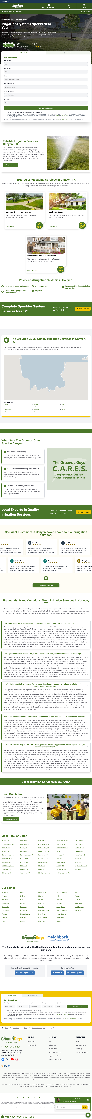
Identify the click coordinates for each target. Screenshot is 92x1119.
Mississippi (42, 892)
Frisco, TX (23, 866)
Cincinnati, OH (7, 869)
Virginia (77, 900)
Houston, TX (42, 840)
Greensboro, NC (25, 869)
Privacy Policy (65, 115)
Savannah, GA (79, 848)
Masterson (8, 409)
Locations (16, 1028)
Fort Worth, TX (25, 858)
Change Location (85, 11)
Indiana (22, 896)
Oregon (59, 903)
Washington (78, 903)
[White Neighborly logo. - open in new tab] (6, 1)
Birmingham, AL (7, 858)
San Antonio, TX (80, 840)
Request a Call (77, 1006)
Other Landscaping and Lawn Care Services (16, 292)
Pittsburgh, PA (61, 862)
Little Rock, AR (43, 858)
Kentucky (23, 907)
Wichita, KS (78, 869)
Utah (76, 892)
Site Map (79, 1049)
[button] (40, 12)
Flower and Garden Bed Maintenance (41, 256)
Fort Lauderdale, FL (27, 855)
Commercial (69, 53)
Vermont (77, 896)
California (5, 903)
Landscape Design (56, 212)
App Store (58, 973)
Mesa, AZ (41, 866)
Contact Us (53, 1049)
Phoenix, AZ (61, 858)
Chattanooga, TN (8, 866)
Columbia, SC (25, 840)
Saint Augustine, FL (63, 873)
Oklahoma (60, 900)
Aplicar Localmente (55, 1059)
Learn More (10, 226)
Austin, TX (5, 851)
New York (41, 921)
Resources (80, 1037)
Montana (41, 900)
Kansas (22, 903)
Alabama (5, 892)
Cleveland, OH (7, 873)
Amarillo (7, 404)
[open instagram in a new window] (16, 1060)
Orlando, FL (60, 855)
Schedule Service (10, 165)
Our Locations (81, 1045)
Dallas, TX (23, 848)
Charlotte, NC (7, 862)
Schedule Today (83, 512)
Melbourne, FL (43, 862)
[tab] (23, 52)
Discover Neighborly (23, 973)
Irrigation (38, 291)
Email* (6, 76)
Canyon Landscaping (38, 1028)
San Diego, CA (79, 844)
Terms (57, 115)
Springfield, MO (80, 855)
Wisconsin (78, 910)
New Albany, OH (62, 848)
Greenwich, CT (25, 873)
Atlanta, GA (6, 848)
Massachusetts (25, 914)
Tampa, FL (78, 858)
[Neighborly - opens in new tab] (59, 938)
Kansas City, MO (43, 848)
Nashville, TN (61, 844)
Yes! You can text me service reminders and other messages (24, 1010)
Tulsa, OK (78, 862)
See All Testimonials (46, 585)
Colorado (5, 907)
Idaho (4, 921)
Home (6, 1028)
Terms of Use (21, 1098)
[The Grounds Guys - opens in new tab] (33, 939)
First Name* (7, 60)
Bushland (36, 404)
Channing (7, 407)
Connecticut (6, 910)
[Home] (2, 1028)
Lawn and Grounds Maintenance (18, 212)
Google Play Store (76, 973)
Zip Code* (58, 1003)
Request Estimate (83, 309)
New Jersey (42, 914)
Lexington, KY (43, 855)
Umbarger (7, 412)
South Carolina (62, 910)
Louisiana (23, 910)
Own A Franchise (55, 1052)
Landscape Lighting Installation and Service (77, 287)
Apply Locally (54, 1056)
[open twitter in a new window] (7, 1060)
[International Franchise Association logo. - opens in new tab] (4, 1066)
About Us (52, 1045)
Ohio (58, 896)
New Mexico (42, 918)
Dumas (63, 407)
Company (53, 1037)
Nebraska (41, 903)
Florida (4, 914)
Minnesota (23, 921)
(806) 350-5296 (12, 1046)
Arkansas (5, 900)
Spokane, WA (79, 851)
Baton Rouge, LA (8, 855)
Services (30, 1037)
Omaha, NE (60, 851)
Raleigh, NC (60, 866)
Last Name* (7, 68)
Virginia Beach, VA (81, 866)
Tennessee (60, 918)
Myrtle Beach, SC (62, 840)
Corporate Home (82, 1052)
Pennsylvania (61, 907)
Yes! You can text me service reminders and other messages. (25, 112)
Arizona (4, 896)
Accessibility (43, 1098)
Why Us (52, 1041)
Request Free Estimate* (46, 108)
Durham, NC (24, 851)
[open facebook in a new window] (2, 1060)
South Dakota (61, 914)
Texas (58, 921)
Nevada (41, 907)
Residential (24, 53)
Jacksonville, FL (43, 844)
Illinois (22, 892)
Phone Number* (9, 83)
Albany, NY (6, 840)
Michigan (23, 918)
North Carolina (62, 892)
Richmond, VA (61, 869)
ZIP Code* (7, 99)
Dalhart (35, 407)
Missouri (41, 896)
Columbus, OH (25, 844)
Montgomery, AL (44, 873)
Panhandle (36, 409)
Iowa (22, 900)
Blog (77, 1041)
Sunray (63, 409)
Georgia (5, 918)
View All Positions (11, 819)
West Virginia (79, 907)
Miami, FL (41, 869)
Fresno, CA (24, 862)
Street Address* (9, 91)
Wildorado (36, 412)
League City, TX (43, 851)
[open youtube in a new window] (12, 1060)
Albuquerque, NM (8, 844)
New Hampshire (43, 910)
